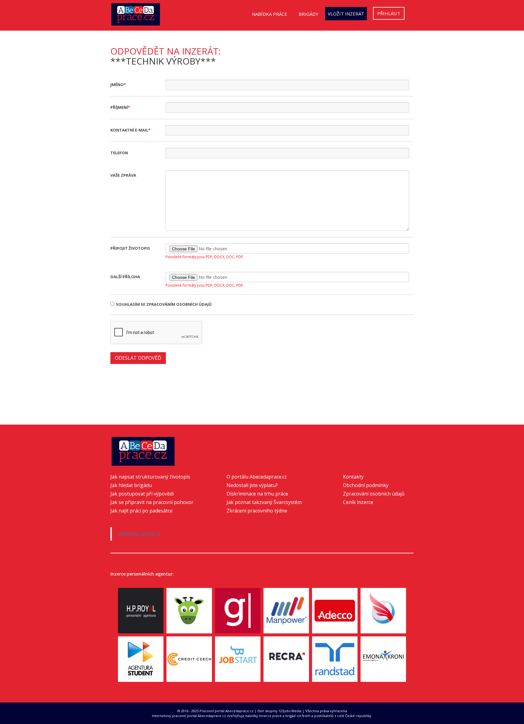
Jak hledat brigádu (131, 485)
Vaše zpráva (123, 175)
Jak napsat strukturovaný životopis (150, 476)
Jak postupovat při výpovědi (142, 493)
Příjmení (119, 107)
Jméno (117, 84)
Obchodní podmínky (365, 485)
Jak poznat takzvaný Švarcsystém (264, 502)
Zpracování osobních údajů (374, 493)
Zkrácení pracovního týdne (257, 510)
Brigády (308, 14)
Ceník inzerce (358, 502)
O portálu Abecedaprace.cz (257, 476)
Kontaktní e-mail (129, 130)
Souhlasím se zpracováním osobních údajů (164, 304)
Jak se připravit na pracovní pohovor (151, 502)
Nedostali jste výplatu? (252, 485)
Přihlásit (388, 13)
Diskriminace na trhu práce (257, 493)
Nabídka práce (269, 14)
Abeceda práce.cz (139, 533)
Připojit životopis (130, 248)
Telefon (119, 152)
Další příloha (125, 276)
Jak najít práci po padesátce (141, 510)
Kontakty (353, 476)
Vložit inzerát (346, 14)
